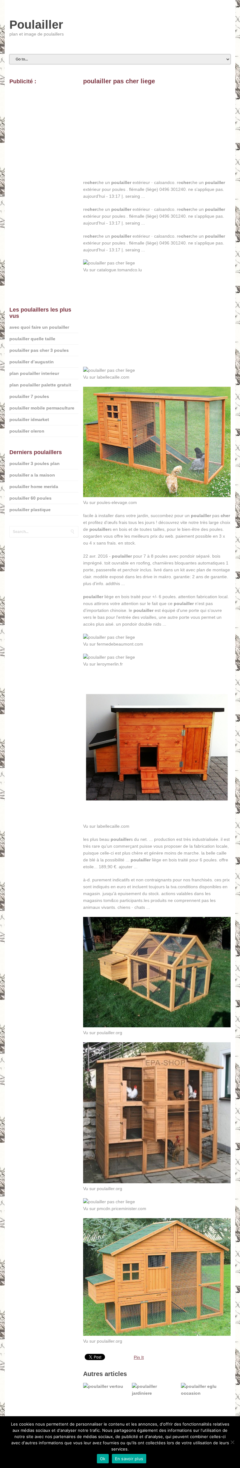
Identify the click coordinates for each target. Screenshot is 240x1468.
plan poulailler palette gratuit (40, 384)
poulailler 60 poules (30, 498)
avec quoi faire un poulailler (39, 327)
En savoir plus (129, 1458)
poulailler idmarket (29, 419)
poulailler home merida (33, 486)
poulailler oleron (26, 431)
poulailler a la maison (32, 474)
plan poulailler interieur (34, 373)
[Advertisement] (157, 135)
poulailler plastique (30, 509)
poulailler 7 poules (29, 396)
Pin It (139, 1357)
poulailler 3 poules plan (34, 463)
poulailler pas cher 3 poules (39, 350)
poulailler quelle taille (32, 338)
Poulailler (36, 24)
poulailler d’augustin (31, 361)
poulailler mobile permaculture (41, 407)
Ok (103, 1458)
